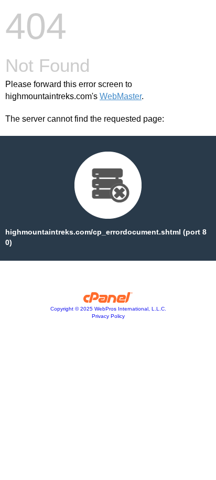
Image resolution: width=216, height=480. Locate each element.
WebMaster (121, 96)
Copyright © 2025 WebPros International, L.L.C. (108, 309)
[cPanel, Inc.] (108, 300)
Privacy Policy (108, 316)
